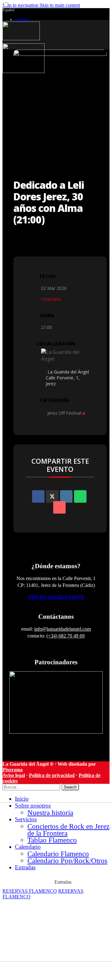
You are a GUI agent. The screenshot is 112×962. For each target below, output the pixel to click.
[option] (54, 19)
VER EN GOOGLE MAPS (56, 597)
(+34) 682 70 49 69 (65, 635)
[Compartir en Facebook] (38, 496)
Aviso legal (13, 775)
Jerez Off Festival (64, 413)
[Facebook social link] (107, 14)
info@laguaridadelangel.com (62, 629)
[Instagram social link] (102, 14)
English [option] (21, 19)
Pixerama (12, 769)
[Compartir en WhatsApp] (80, 496)
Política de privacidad (52, 775)
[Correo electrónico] (59, 507)
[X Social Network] (52, 496)
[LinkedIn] (66, 496)
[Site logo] (21, 38)
